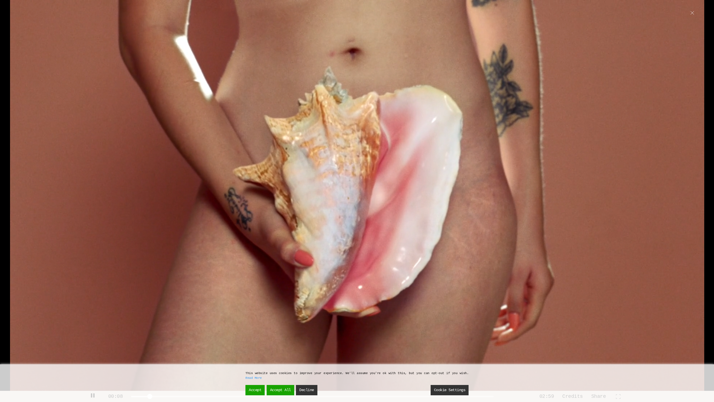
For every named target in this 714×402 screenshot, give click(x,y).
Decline (306, 390)
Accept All (280, 390)
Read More (253, 378)
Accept (255, 390)
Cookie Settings (449, 390)
